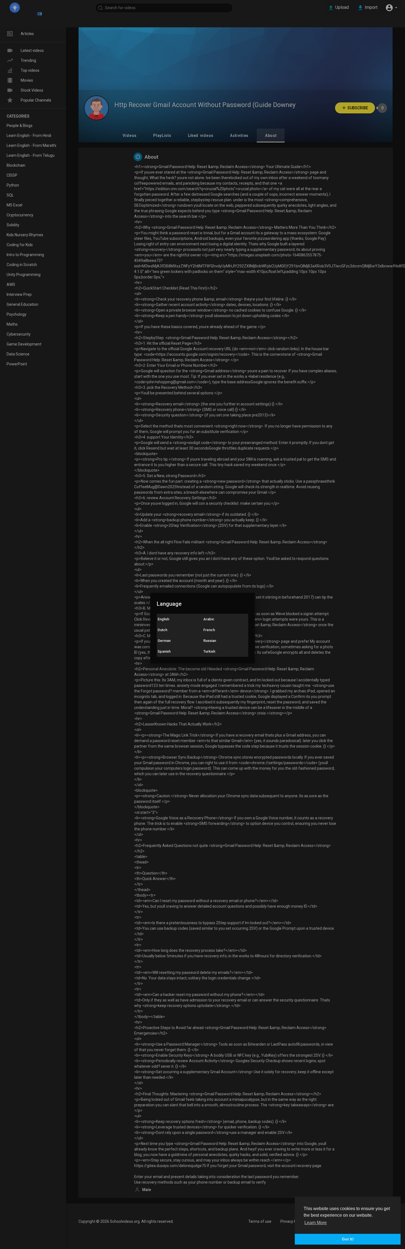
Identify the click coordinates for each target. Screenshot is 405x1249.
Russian (209, 641)
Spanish (164, 651)
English (163, 619)
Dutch (162, 630)
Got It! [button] (348, 1239)
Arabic (208, 619)
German (164, 641)
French (209, 630)
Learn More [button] (315, 1222)
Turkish (209, 651)
